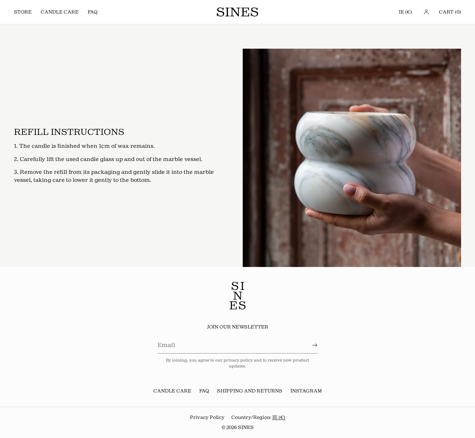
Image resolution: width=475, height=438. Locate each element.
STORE (23, 12)
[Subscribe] (308, 345)
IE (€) (405, 12)
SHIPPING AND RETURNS (249, 391)
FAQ (92, 12)
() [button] (450, 12)
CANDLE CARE (60, 12)
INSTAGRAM (306, 391)
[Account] (426, 12)
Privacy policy (207, 417)
